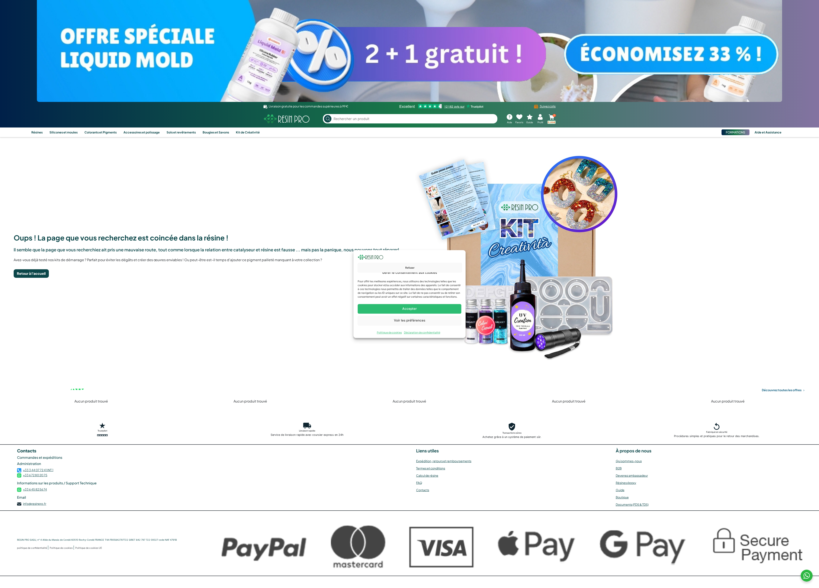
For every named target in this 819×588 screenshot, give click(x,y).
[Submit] (327, 118)
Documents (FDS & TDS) (632, 504)
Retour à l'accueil (31, 273)
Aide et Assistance (768, 132)
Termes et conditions (430, 468)
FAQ (419, 483)
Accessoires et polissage (141, 132)
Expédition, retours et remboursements (443, 461)
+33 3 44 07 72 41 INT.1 (38, 470)
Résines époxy (626, 483)
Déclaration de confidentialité (422, 332)
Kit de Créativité (248, 132)
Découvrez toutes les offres (782, 390)
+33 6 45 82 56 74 (35, 489)
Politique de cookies (389, 332)
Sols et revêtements (181, 132)
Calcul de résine (427, 475)
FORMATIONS (735, 132)
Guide (620, 490)
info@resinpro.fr (34, 503)
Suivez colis (547, 106)
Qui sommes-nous (629, 461)
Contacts (422, 490)
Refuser (410, 267)
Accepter (409, 309)
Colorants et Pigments (100, 132)
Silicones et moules (63, 132)
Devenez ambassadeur (632, 475)
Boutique (622, 497)
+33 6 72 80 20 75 (35, 475)
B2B (619, 468)
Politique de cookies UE (88, 547)
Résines (37, 132)
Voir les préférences (409, 320)
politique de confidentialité (32, 547)
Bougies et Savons (216, 132)
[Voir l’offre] (409, 51)
